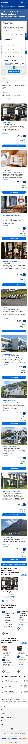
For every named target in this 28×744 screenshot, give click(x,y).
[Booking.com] (4, 2)
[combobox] (14, 23)
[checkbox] (21, 42)
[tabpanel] (13, 49)
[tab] (8, 31)
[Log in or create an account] (22, 2)
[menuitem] (5, 6)
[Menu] (26, 2)
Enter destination (8, 22)
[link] (5, 85)
